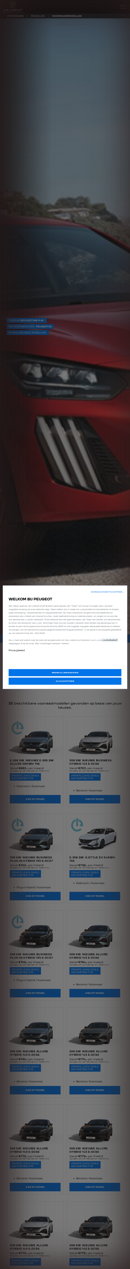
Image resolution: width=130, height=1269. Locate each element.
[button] (107, 592)
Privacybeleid (17, 650)
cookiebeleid (109, 640)
